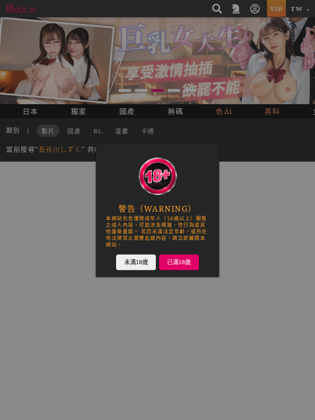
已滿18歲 (179, 262)
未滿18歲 (136, 262)
